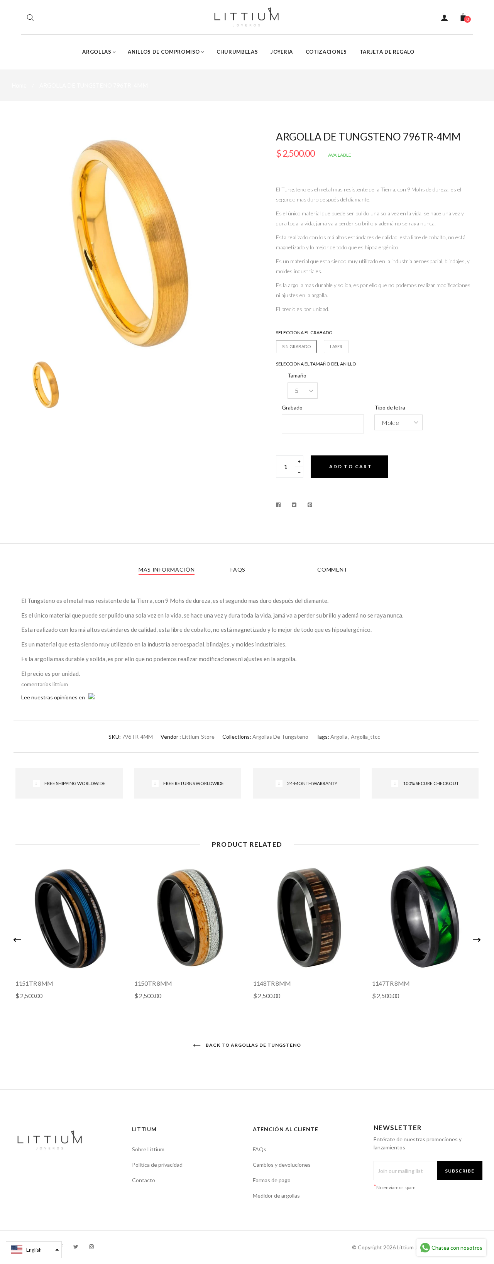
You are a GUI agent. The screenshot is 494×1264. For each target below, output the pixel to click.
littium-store (198, 736)
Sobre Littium (148, 1149)
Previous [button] (17, 940)
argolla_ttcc (365, 736)
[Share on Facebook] (280, 505)
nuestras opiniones (54, 697)
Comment (332, 569)
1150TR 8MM (153, 983)
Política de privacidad (157, 1164)
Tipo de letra (389, 407)
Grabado (292, 407)
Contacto (143, 1180)
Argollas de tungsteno (280, 736)
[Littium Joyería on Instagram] (91, 1246)
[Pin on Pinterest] (310, 505)
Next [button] (476, 940)
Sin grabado (296, 346)
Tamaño (297, 375)
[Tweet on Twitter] (294, 505)
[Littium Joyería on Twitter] (75, 1246)
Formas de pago (272, 1180)
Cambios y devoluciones (282, 1164)
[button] (34, 1249)
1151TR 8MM (34, 983)
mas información (167, 569)
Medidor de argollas (276, 1195)
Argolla (339, 736)
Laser (336, 346)
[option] (131, 242)
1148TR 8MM (272, 983)
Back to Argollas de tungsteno (253, 1045)
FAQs (237, 569)
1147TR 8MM (391, 983)
